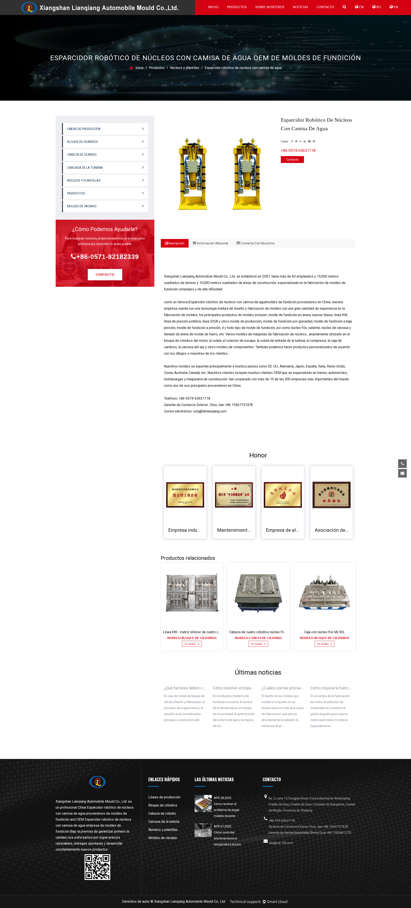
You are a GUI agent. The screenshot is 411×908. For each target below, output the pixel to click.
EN (395, 7)
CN (361, 7)
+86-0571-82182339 (107, 256)
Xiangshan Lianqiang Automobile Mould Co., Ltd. (190, 901)
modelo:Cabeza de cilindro (258, 638)
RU (378, 7)
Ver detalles (190, 643)
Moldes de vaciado (82, 206)
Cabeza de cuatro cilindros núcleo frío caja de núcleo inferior (274, 632)
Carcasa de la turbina (85, 167)
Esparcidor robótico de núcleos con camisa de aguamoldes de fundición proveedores (253, 302)
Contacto (325, 7)
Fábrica (272, 13)
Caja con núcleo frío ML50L (324, 632)
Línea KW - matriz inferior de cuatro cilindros (196, 632)
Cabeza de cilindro (82, 154)
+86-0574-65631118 (298, 150)
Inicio (213, 7)
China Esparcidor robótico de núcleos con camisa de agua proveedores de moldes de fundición (95, 813)
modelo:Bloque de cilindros (192, 638)
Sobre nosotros (269, 7)
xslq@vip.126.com (371, 486)
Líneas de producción (83, 129)
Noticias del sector (309, 13)
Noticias (300, 7)
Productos (237, 7)
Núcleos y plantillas (184, 68)
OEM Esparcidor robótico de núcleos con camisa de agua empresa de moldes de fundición (93, 825)
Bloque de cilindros (243, 13)
